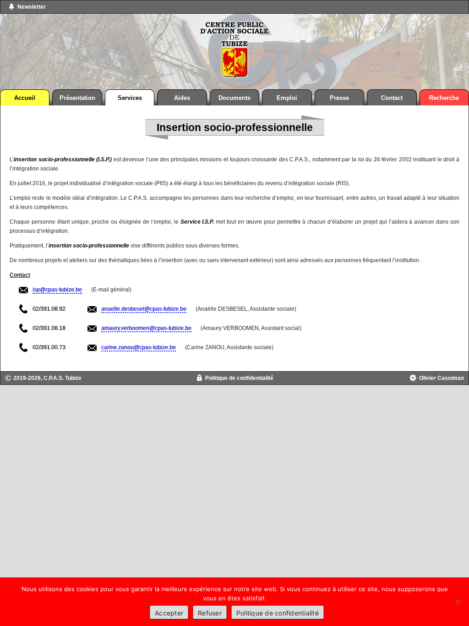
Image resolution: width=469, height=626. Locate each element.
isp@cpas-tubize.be (57, 289)
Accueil (24, 97)
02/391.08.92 (49, 309)
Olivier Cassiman (441, 378)
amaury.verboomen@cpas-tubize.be (146, 328)
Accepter (169, 613)
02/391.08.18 (49, 328)
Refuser (210, 613)
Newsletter (31, 7)
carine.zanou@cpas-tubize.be (138, 347)
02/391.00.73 (49, 347)
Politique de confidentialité (239, 378)
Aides (182, 97)
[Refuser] (457, 601)
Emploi (287, 97)
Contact (392, 97)
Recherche (444, 97)
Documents (234, 97)
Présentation (77, 97)
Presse (339, 97)
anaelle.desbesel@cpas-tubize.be (143, 309)
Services (130, 97)
